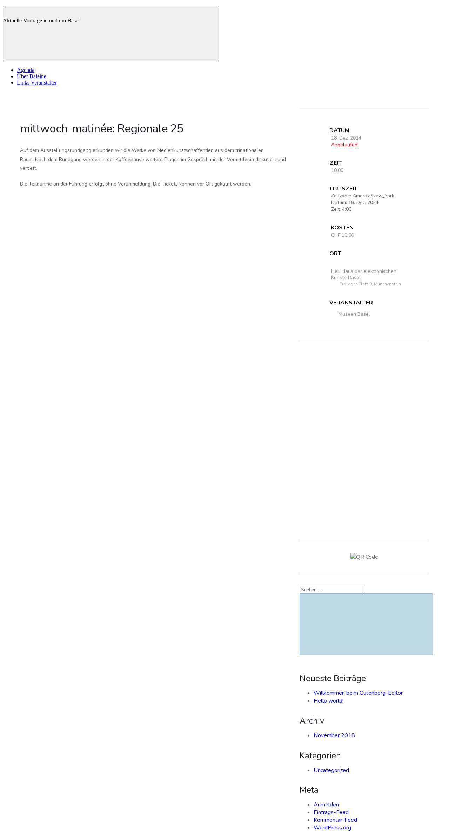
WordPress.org (332, 828)
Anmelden (326, 804)
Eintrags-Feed (331, 812)
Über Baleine (31, 76)
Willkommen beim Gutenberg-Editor (358, 693)
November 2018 (334, 735)
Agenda (25, 70)
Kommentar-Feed (335, 820)
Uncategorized (331, 770)
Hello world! (328, 701)
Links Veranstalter (37, 83)
